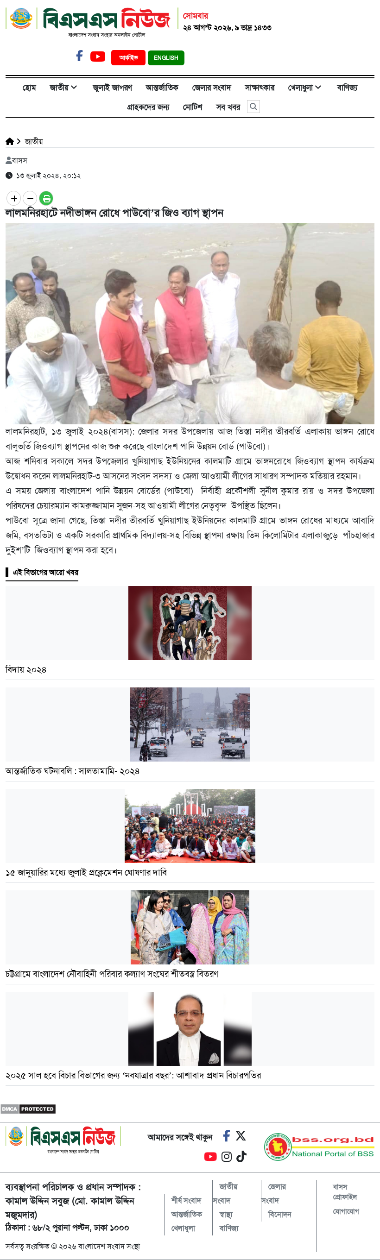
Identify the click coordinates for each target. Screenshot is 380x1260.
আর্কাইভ (129, 58)
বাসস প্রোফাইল (345, 1192)
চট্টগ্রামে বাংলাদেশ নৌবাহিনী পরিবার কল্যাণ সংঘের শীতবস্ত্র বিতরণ (113, 974)
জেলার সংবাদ (211, 87)
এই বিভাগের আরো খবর (45, 572)
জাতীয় (59, 87)
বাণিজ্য (347, 87)
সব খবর (228, 107)
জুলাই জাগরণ (112, 87)
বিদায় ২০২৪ (26, 669)
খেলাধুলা (300, 87)
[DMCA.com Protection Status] (28, 1108)
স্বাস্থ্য (226, 1214)
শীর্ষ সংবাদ (186, 1200)
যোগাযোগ (346, 1211)
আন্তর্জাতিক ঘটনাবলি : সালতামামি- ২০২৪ (73, 771)
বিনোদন (279, 1214)
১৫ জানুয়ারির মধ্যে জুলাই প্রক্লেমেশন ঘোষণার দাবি (87, 872)
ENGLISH (166, 58)
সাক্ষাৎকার (259, 87)
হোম (29, 87)
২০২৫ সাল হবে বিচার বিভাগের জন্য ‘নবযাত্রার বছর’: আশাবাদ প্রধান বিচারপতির (133, 1075)
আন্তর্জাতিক (162, 87)
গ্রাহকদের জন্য (148, 107)
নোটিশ (193, 107)
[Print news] (46, 198)
